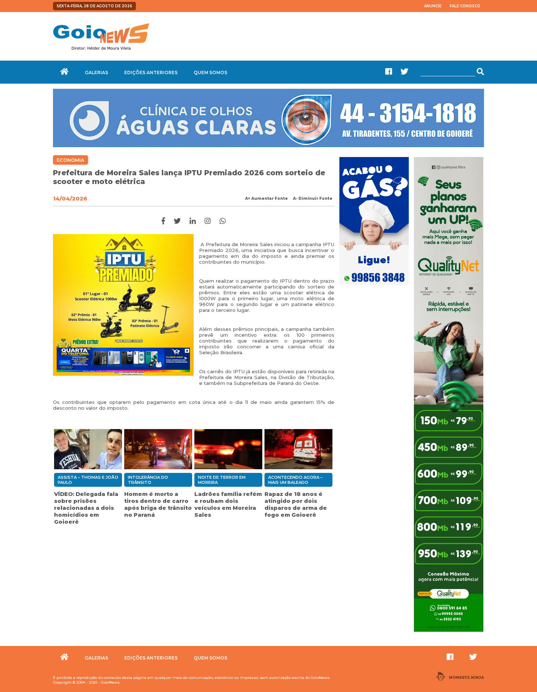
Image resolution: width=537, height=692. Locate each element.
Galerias (96, 72)
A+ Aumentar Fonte (266, 198)
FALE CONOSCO (465, 6)
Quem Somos (210, 72)
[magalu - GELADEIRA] (123, 360)
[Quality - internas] (448, 632)
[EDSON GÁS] (374, 285)
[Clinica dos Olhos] (268, 145)
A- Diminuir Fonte (312, 198)
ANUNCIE (432, 6)
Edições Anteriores (151, 72)
